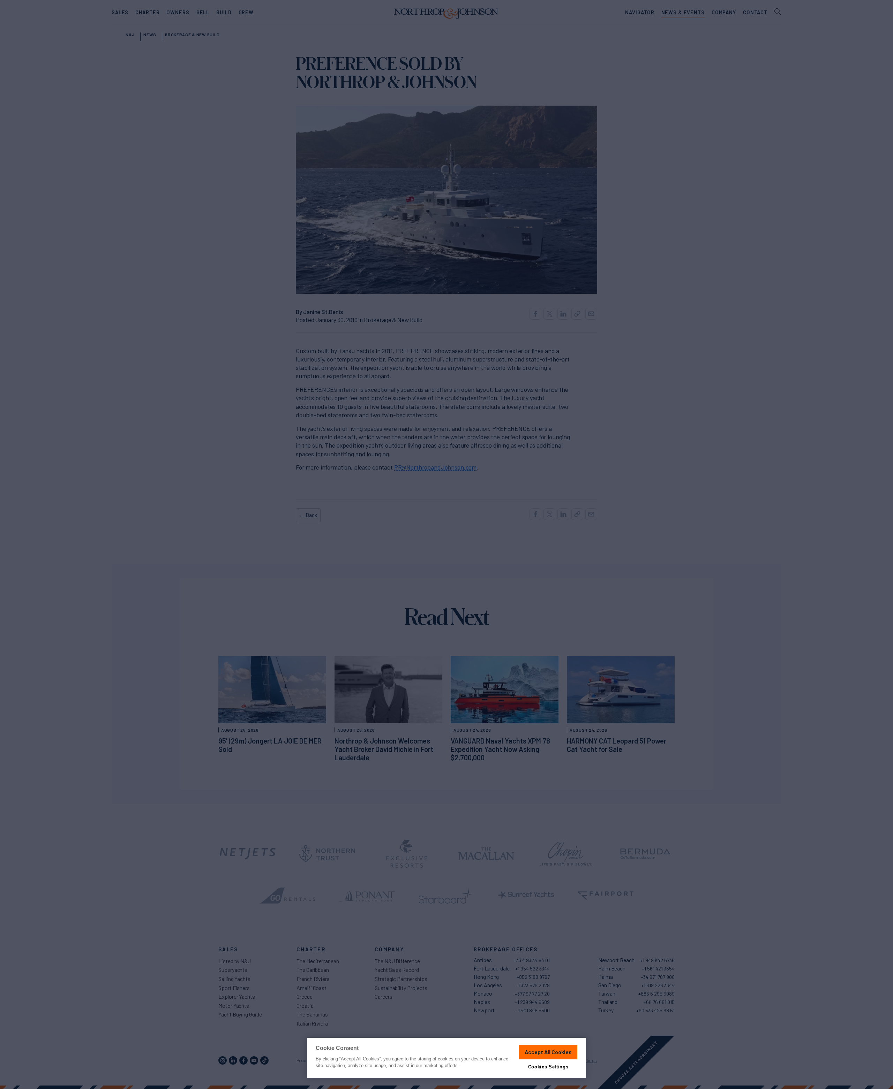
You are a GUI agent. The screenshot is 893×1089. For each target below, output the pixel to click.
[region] (446, 1058)
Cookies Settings (548, 1066)
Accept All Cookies (548, 1052)
